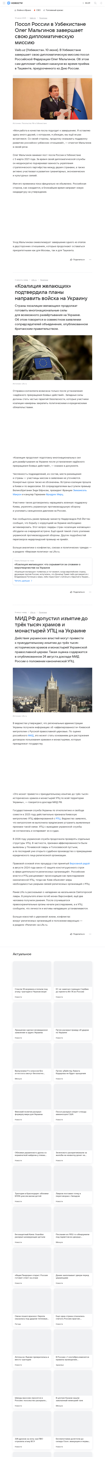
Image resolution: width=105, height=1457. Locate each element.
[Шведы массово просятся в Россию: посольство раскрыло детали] (32, 1389)
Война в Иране (24, 10)
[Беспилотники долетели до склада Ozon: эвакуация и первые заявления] (73, 1430)
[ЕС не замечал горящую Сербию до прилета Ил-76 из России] (73, 980)
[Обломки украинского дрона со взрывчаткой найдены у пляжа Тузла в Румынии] (32, 1144)
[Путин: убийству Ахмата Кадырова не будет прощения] (73, 1062)
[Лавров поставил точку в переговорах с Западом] (73, 1185)
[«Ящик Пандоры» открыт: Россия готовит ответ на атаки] (32, 1266)
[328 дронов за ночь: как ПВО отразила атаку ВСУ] (32, 1430)
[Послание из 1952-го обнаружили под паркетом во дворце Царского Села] (73, 1226)
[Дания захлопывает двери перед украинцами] (73, 1266)
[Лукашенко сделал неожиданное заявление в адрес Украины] (32, 1021)
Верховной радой (80, 863)
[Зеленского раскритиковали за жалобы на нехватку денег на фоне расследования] (73, 1144)
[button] (52, 97)
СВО (38, 10)
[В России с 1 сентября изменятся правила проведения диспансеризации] (73, 1348)
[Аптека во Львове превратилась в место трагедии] (32, 1348)
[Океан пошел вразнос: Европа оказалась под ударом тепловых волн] (32, 1307)
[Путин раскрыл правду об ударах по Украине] (73, 1021)
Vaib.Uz (33, 18)
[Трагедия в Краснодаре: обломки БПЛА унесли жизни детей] (32, 1185)
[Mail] (8, 3)
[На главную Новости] (16, 3)
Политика (43, 18)
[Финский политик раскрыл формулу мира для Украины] (32, 1103)
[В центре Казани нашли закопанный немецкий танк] (73, 1389)
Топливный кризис (54, 10)
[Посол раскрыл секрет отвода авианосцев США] (73, 1103)
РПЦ (58, 818)
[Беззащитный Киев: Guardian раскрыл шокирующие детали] (32, 1226)
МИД (31, 735)
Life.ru (34, 280)
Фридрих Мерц (54, 494)
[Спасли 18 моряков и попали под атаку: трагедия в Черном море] (32, 980)
